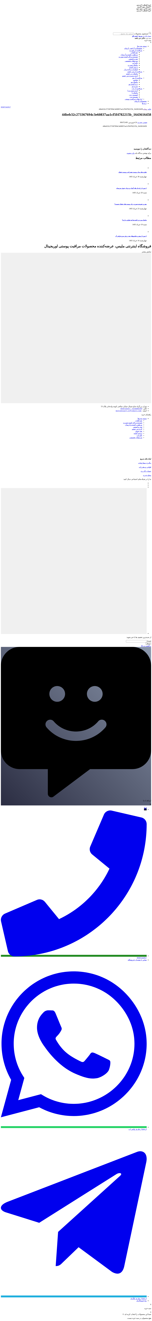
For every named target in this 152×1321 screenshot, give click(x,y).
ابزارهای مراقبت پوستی (133, 99)
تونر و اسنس (133, 59)
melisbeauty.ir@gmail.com (129, 411)
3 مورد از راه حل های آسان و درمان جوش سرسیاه (131, 188)
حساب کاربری (146, 471)
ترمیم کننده (133, 67)
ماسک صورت (133, 65)
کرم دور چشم (137, 429)
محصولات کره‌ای (140, 101)
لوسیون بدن (133, 95)
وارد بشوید (131, 153)
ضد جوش (138, 431)
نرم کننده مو (133, 84)
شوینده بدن (134, 97)
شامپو (135, 80)
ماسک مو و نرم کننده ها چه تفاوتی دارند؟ (134, 220)
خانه (149, 109)
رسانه (145, 109)
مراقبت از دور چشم (134, 72)
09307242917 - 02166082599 (131, 409)
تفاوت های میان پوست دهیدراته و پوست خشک (133, 172)
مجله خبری (147, 475)
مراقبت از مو (137, 78)
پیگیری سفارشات (144, 463)
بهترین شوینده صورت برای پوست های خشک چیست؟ (131, 204)
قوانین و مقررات (145, 467)
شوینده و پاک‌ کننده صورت (128, 57)
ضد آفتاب (134, 52)
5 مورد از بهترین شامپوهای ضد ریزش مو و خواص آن (131, 236)
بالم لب (135, 63)
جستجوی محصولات (141, 34)
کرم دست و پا (133, 91)
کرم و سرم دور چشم (130, 76)
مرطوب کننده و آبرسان (129, 55)
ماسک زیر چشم (132, 74)
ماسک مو (134, 82)
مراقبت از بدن (137, 88)
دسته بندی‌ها (142, 418)
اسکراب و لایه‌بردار (131, 69)
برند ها (144, 103)
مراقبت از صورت (135, 50)
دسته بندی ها (142, 46)
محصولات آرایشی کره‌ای (133, 48)
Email (149, 641)
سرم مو (135, 86)
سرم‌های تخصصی (131, 61)
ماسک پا (135, 93)
